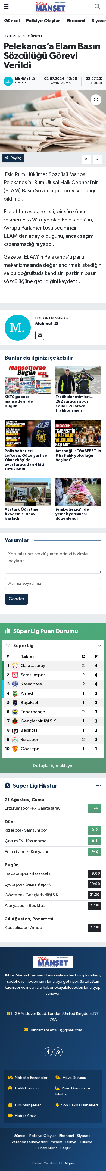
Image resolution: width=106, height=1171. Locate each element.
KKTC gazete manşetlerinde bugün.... (19, 401)
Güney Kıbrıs (46, 1148)
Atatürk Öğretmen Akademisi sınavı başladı (23, 514)
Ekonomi (76, 20)
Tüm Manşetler (27, 1105)
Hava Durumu (74, 1078)
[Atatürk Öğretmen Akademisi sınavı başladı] (28, 492)
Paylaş (16, 158)
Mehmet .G (46, 323)
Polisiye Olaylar (43, 20)
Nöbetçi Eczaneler (31, 1078)
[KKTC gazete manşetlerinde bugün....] (28, 379)
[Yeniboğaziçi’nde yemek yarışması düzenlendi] (78, 492)
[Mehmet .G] (18, 327)
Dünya (70, 1142)
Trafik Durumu (26, 1088)
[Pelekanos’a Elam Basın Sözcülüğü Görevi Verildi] (53, 121)
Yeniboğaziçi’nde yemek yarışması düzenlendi (72, 514)
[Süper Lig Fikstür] (98, 786)
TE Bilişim (66, 1163)
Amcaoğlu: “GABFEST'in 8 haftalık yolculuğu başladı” (78, 455)
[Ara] (97, 7)
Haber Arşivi (25, 1116)
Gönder (16, 599)
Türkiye (86, 1142)
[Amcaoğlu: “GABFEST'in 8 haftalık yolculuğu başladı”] (78, 433)
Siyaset (83, 1136)
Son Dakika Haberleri (79, 1105)
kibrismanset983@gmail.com (56, 1030)
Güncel (12, 20)
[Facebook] (48, 1051)
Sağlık (65, 1148)
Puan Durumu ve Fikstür (72, 1091)
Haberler (12, 36)
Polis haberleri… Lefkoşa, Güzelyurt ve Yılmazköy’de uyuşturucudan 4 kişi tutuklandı (26, 460)
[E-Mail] (39, 335)
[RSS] (58, 1051)
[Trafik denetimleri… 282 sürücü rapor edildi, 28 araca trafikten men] (78, 379)
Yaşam (56, 1142)
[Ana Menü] (6, 7)
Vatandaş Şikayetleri (29, 1142)
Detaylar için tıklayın (53, 765)
